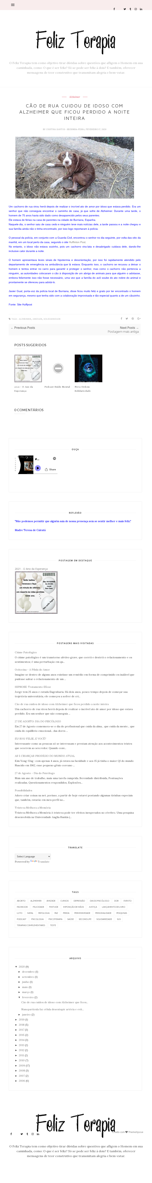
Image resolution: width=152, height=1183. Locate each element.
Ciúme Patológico (26, 652)
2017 (21, 1029)
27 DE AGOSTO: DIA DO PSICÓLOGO (38, 721)
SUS (119, 919)
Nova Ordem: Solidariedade (83, 388)
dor (116, 900)
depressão (79, 900)
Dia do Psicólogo (99, 900)
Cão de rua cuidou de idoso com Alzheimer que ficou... (54, 1002)
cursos (64, 900)
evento (127, 900)
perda (66, 913)
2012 (21, 1050)
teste (53, 925)
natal (30, 913)
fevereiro (28, 997)
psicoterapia (55, 919)
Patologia (43, 913)
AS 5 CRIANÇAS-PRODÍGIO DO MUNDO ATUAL (45, 756)
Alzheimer (74, 97)
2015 (21, 1035)
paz (56, 913)
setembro (28, 977)
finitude (53, 907)
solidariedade (52, 319)
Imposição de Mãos (73, 907)
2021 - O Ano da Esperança (23, 388)
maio (25, 987)
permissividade (82, 913)
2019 (21, 1019)
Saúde (70, 919)
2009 (22, 1065)
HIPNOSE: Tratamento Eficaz (33, 687)
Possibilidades (23, 790)
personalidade (103, 913)
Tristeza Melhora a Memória (33, 807)
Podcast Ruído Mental (57, 386)
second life (85, 919)
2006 (22, 1080)
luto (19, 913)
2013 (21, 1045)
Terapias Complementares (31, 925)
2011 (21, 1055)
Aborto (21, 900)
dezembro (28, 971)
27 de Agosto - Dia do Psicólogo (35, 773)
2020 (22, 966)
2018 (21, 1024)
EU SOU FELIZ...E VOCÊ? (30, 738)
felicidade (38, 907)
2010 (22, 1060)
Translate (43, 861)
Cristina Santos (55, 129)
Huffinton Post (77, 242)
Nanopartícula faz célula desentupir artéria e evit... (52, 1009)
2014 (21, 1040)
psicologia (37, 919)
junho (25, 982)
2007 (22, 1075)
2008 (22, 1070)
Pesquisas (121, 913)
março (26, 992)
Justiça (93, 907)
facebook (22, 907)
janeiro (26, 1014)
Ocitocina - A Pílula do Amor (32, 669)
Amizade (37, 319)
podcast (21, 919)
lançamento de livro (113, 907)
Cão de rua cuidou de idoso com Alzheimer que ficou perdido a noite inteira (62, 704)
